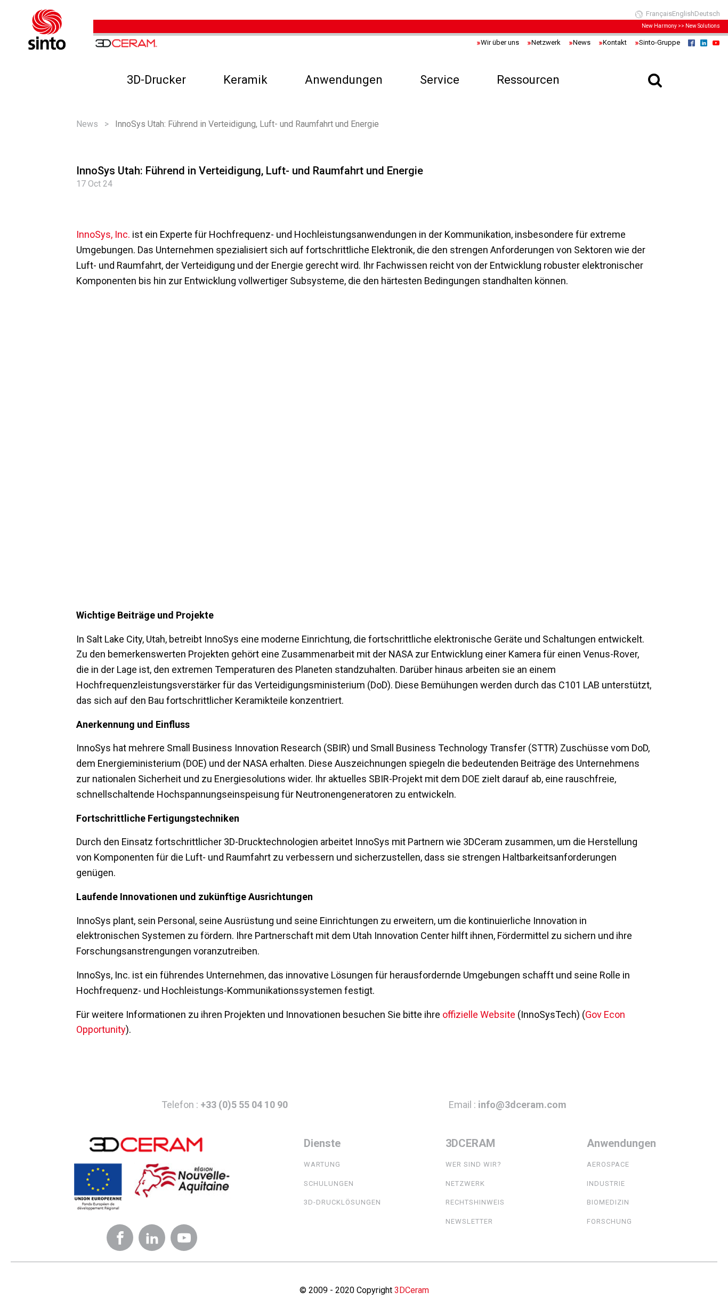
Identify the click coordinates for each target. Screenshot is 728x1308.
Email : (508, 1104)
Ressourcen (528, 79)
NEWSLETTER (469, 1221)
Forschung (609, 1221)
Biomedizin (608, 1202)
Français (659, 14)
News (87, 124)
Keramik (245, 79)
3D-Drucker (156, 79)
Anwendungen (344, 79)
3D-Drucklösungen (342, 1202)
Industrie (606, 1183)
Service (439, 79)
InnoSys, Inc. (103, 234)
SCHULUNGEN (329, 1183)
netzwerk (465, 1183)
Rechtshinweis (475, 1202)
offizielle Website (479, 1014)
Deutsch (707, 14)
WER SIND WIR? (473, 1164)
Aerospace (608, 1164)
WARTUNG (322, 1164)
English (683, 14)
